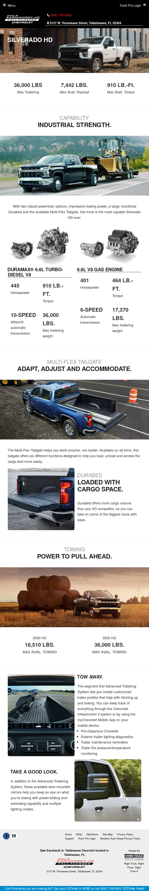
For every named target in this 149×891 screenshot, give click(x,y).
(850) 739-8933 (61, 15)
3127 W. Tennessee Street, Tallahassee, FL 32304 (85, 23)
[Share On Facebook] (6, 836)
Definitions (92, 834)
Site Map (108, 834)
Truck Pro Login (87, 838)
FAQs (79, 834)
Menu (12, 5)
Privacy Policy (125, 834)
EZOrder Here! (133, 888)
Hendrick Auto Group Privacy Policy (120, 838)
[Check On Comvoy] (13, 836)
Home (68, 834)
